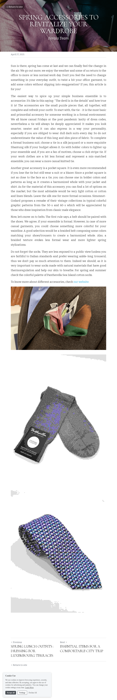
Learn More (29, 687)
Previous (17, 642)
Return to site (16, 7)
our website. (81, 282)
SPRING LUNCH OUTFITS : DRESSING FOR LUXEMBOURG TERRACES (32, 651)
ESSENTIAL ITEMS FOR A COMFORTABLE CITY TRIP (81, 648)
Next (62, 642)
